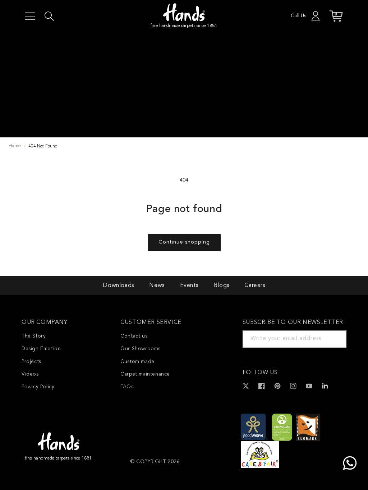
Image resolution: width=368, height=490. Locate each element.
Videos (30, 374)
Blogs (221, 285)
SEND (332, 338)
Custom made (137, 361)
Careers (254, 285)
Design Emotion (41, 348)
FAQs (126, 386)
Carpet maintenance (145, 374)
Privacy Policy (38, 386)
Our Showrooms (140, 348)
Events (189, 285)
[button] (30, 16)
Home (15, 146)
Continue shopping (184, 242)
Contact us (133, 336)
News (156, 285)
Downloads (118, 285)
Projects (31, 361)
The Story (34, 336)
